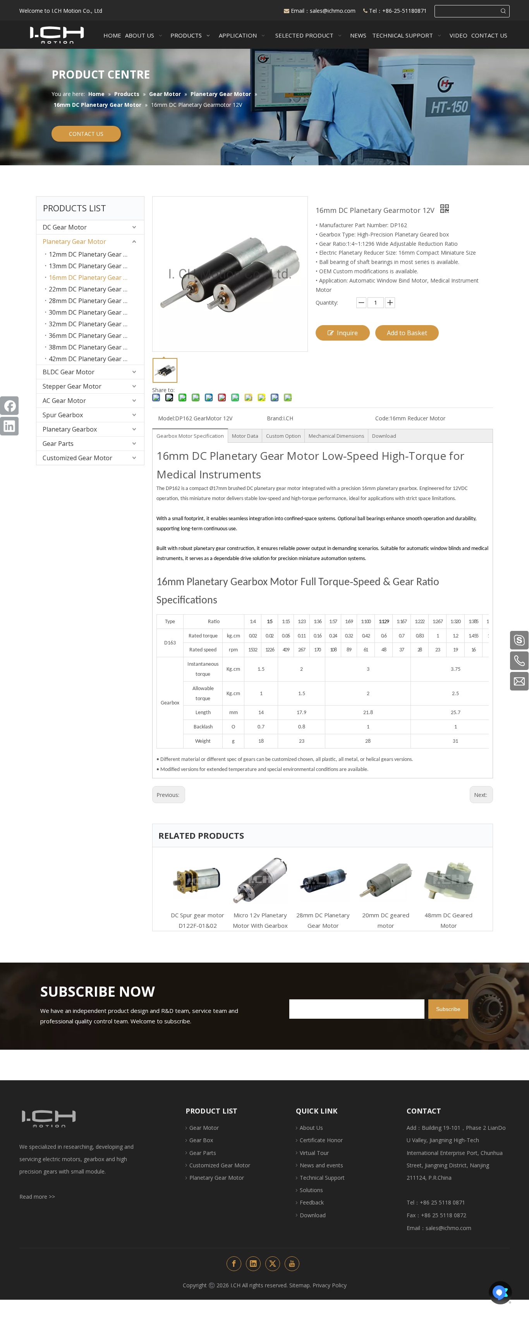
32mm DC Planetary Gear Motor (95, 324)
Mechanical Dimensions (336, 435)
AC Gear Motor (64, 400)
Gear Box (201, 1140)
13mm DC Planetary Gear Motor (95, 266)
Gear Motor (204, 1127)
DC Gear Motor (65, 227)
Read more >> (37, 1196)
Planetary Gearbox (70, 429)
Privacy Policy (330, 1285)
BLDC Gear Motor (68, 372)
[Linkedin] (9, 426)
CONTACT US (86, 133)
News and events (321, 1165)
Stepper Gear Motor (72, 386)
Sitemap (299, 1285)
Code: (382, 418)
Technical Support (322, 1177)
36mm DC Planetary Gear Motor (95, 335)
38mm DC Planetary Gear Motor (95, 347)
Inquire (347, 333)
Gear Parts (58, 443)
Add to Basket (407, 333)
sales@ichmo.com (333, 10)
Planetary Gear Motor (74, 241)
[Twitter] (272, 1263)
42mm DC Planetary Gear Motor (95, 359)
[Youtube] (292, 1263)
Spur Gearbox (63, 415)
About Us (311, 1127)
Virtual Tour (314, 1153)
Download (384, 435)
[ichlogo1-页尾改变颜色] (48, 1119)
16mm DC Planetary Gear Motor (95, 277)
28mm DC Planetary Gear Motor (95, 300)
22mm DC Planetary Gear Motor (95, 289)
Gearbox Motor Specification (190, 435)
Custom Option (283, 435)
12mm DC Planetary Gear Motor (95, 254)
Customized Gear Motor (77, 458)
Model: (166, 418)
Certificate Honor (321, 1140)
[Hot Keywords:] (503, 11)
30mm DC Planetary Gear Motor (95, 312)
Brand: (275, 418)
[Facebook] (9, 405)
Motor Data (245, 435)
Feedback (312, 1202)
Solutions (311, 1190)
